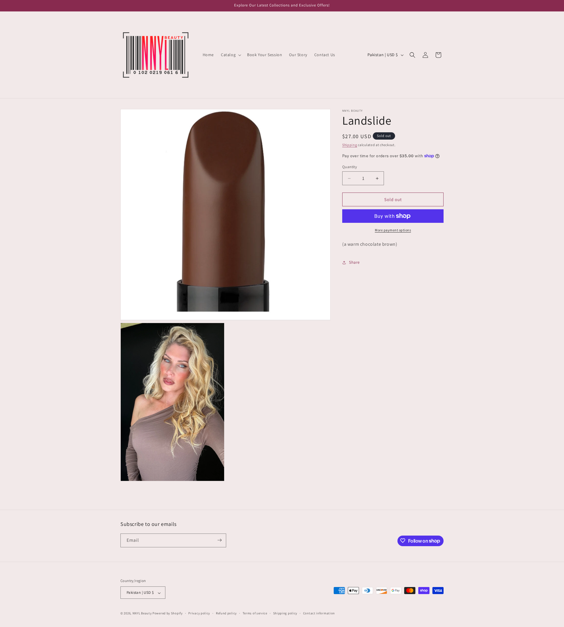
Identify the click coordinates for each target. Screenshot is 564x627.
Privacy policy (199, 613)
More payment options (393, 230)
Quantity (349, 166)
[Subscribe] (219, 540)
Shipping (349, 145)
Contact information (319, 613)
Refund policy (226, 613)
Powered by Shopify (167, 613)
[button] (230, 55)
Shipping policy (285, 613)
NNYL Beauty (142, 613)
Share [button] (354, 262)
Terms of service (255, 613)
